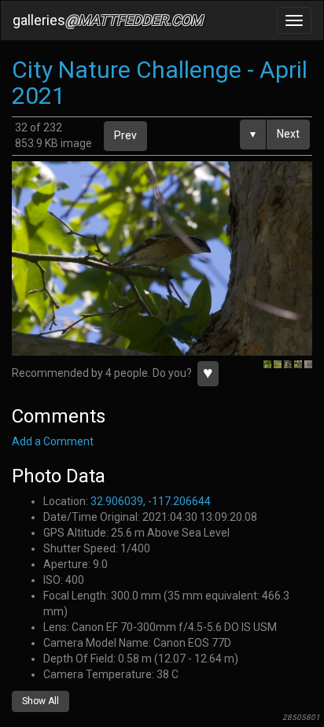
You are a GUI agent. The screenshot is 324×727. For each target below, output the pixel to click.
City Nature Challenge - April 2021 (159, 82)
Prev (125, 135)
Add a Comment (53, 441)
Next (288, 133)
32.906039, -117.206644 (150, 501)
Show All (40, 701)
